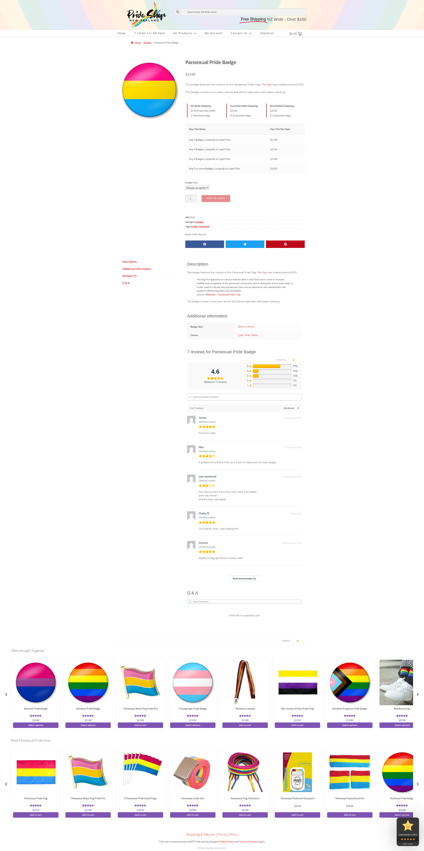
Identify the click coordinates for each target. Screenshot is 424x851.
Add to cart (216, 198)
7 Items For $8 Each (149, 33)
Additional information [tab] (136, 269)
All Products (182, 33)
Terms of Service (248, 841)
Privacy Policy (228, 834)
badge (194, 226)
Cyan (240, 335)
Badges (148, 42)
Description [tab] (129, 262)
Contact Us (239, 33)
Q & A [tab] (126, 283)
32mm (241, 326)
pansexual (204, 226)
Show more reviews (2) (244, 578)
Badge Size (191, 182)
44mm (250, 326)
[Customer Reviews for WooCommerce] (293, 360)
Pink (247, 335)
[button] (204, 244)
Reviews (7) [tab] (129, 276)
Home (122, 33)
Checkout (267, 33)
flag (269, 84)
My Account (214, 33)
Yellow (254, 335)
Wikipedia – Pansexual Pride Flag (222, 294)
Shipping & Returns (200, 834)
